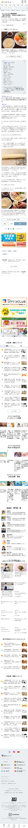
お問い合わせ (11, 788)
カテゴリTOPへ (14, 266)
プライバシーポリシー (17, 790)
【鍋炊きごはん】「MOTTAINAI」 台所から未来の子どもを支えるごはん (17, 260)
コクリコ (10, 502)
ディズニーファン (4, 778)
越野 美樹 (11, 25)
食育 (15, 251)
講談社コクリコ (3, 492)
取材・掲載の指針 (19, 792)
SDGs (10, 251)
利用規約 (17, 788)
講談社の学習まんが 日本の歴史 (7, 781)
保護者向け (5, 254)
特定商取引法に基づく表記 (10, 792)
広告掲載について (8, 790)
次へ (20, 224)
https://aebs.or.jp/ (14, 810)
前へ (5, 224)
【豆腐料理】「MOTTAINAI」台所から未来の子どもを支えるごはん (10, 272)
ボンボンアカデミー (5, 776)
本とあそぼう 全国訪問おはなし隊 (8, 783)
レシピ (4, 251)
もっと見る (14, 411)
